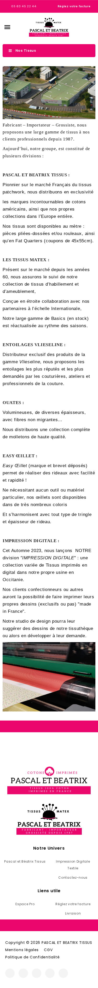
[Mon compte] (83, 27)
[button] (7, 27)
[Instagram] (23, 973)
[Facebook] (10, 973)
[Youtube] (50, 973)
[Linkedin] (63, 973)
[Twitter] (36, 973)
